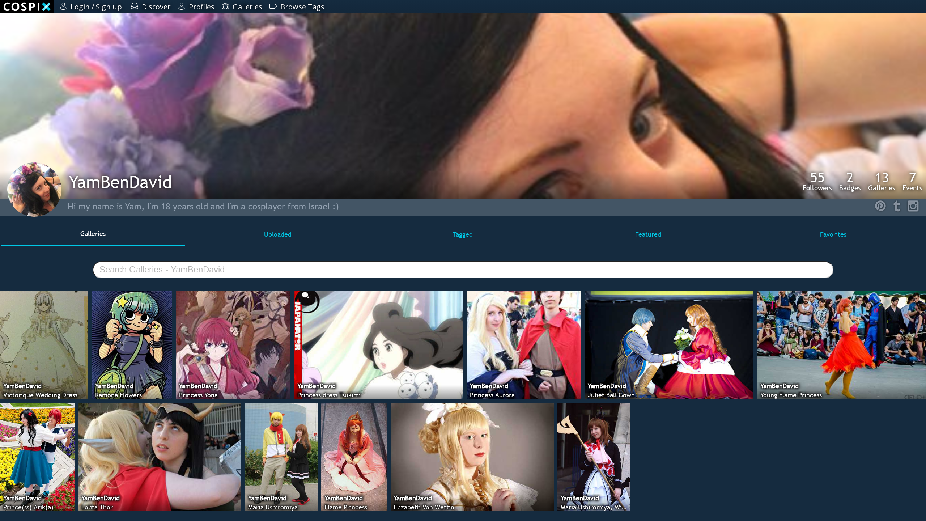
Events (912, 181)
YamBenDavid (120, 182)
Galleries (881, 181)
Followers (817, 181)
